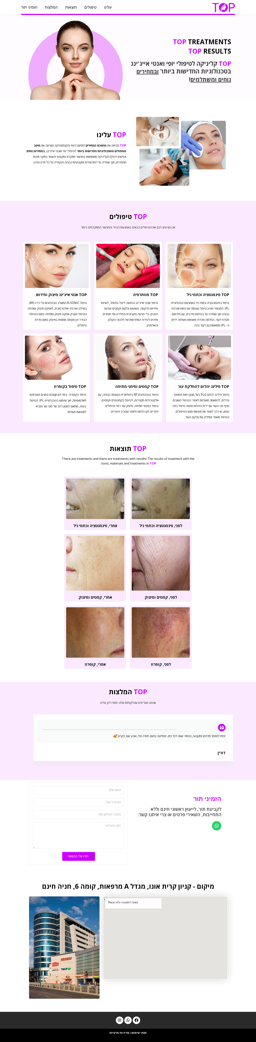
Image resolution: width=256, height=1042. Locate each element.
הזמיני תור (29, 7)
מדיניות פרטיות (119, 1033)
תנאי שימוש (139, 1033)
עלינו (108, 7)
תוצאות (71, 7)
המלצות (51, 7)
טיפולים (90, 7)
